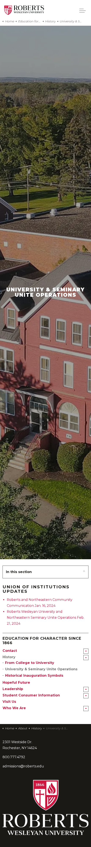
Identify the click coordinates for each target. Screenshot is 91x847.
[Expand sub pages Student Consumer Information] (85, 695)
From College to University (29, 663)
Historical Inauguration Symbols (34, 675)
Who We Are (14, 708)
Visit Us (9, 702)
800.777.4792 (14, 757)
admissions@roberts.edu (23, 766)
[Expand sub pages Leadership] (85, 689)
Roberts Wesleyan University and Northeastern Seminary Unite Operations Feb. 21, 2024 (45, 617)
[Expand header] (82, 10)
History (9, 657)
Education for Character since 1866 (42, 640)
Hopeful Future (16, 682)
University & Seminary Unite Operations (41, 669)
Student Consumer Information (31, 695)
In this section (19, 572)
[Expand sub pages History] (85, 657)
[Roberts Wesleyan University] (24, 10)
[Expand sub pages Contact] (85, 651)
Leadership (13, 689)
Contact (10, 651)
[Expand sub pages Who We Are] (85, 708)
